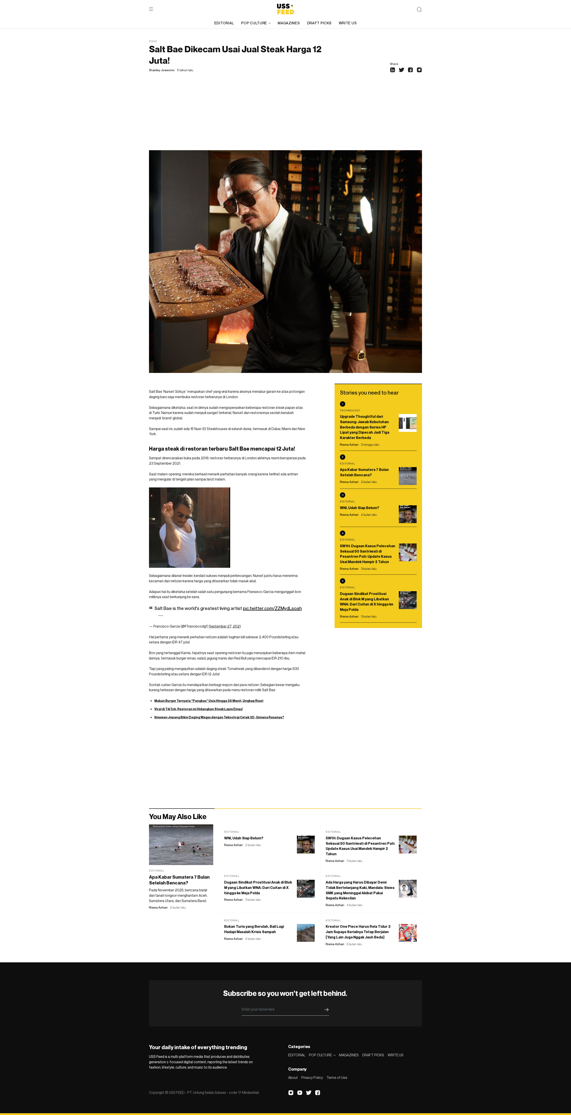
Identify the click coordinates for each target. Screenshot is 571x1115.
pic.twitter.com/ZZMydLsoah (272, 608)
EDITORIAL (224, 23)
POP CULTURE (254, 23)
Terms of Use (337, 1077)
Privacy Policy (312, 1077)
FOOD (153, 41)
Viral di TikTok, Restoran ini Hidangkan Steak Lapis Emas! (198, 709)
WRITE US (348, 23)
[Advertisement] (285, 116)
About (293, 1077)
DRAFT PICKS (319, 23)
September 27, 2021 (225, 626)
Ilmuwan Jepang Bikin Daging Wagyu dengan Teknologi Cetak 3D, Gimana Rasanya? (219, 717)
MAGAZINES (289, 23)
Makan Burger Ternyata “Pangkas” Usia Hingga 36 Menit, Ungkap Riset (208, 701)
